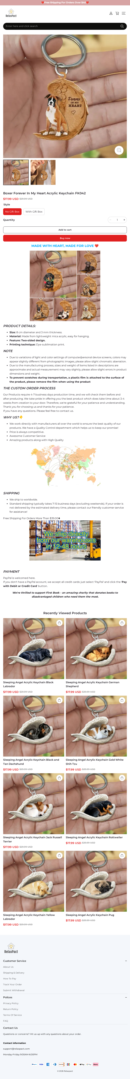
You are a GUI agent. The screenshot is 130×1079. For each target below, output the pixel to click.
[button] (123, 13)
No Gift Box (12, 211)
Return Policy (10, 1009)
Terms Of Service (12, 1015)
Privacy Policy (10, 1003)
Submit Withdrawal (14, 990)
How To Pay (9, 978)
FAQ (5, 1021)
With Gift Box (34, 211)
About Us (8, 967)
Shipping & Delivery (13, 972)
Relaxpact (68, 1071)
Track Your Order (12, 984)
